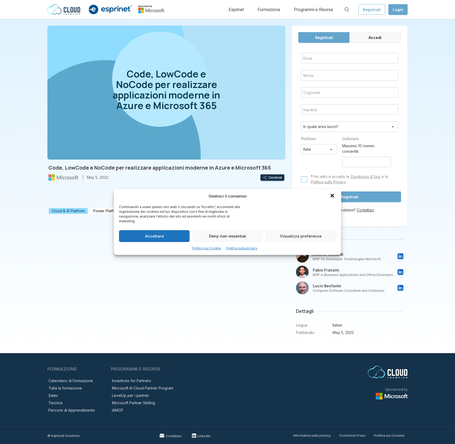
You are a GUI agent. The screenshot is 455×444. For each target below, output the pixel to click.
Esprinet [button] (236, 9)
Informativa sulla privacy (312, 435)
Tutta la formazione (65, 388)
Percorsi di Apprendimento (71, 410)
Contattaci (365, 210)
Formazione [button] (269, 9)
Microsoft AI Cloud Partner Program (142, 388)
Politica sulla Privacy (328, 182)
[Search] (347, 9)
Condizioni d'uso (352, 435)
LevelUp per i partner (130, 395)
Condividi (275, 177)
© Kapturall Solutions (63, 436)
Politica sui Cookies (389, 435)
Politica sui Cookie (206, 248)
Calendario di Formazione (70, 380)
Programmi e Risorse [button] (313, 9)
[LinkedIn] (400, 256)
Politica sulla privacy (242, 248)
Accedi (375, 37)
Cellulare (350, 138)
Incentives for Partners (131, 380)
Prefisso (308, 138)
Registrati (372, 9)
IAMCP (117, 410)
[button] (333, 196)
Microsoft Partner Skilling (133, 403)
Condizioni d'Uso (365, 176)
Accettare (154, 236)
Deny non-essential (227, 236)
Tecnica (55, 403)
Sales (53, 395)
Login (398, 9)
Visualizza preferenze (301, 236)
